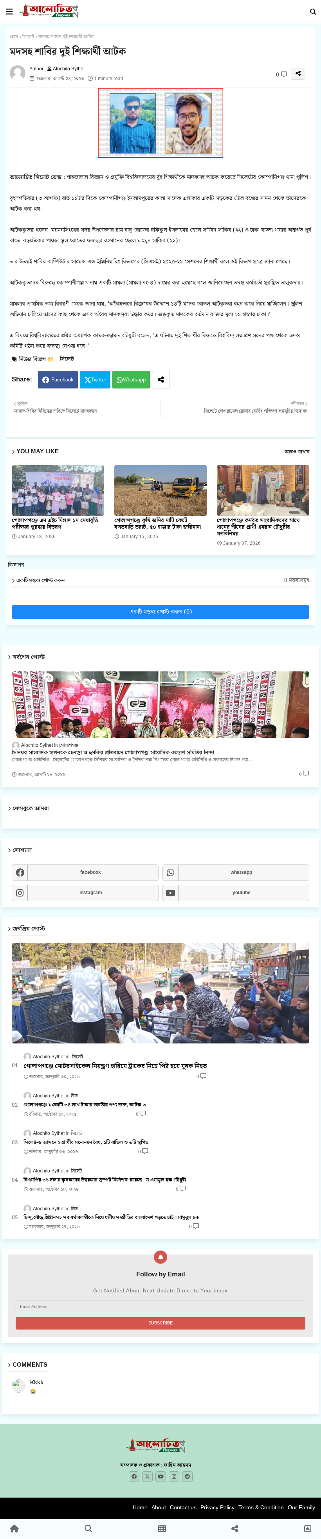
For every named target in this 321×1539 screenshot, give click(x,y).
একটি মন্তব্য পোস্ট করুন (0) (161, 612)
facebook (90, 872)
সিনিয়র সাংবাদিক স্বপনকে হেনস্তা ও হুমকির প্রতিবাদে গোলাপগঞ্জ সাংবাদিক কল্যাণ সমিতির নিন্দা (113, 753)
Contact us (183, 1507)
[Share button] (161, 379)
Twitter (98, 380)
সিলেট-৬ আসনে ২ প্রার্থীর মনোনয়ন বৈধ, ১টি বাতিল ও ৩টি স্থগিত (85, 1142)
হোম (14, 37)
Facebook (62, 380)
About (158, 1507)
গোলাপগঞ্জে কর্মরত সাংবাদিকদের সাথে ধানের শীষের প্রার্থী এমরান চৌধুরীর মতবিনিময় (258, 527)
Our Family (301, 1507)
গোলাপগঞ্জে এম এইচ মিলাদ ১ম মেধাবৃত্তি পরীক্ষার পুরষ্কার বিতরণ (55, 524)
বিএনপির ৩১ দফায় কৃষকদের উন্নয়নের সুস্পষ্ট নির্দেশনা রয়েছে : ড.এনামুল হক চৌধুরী (104, 1180)
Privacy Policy (217, 1507)
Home (140, 1507)
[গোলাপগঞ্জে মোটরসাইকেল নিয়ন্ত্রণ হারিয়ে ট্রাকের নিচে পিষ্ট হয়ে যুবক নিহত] (160, 993)
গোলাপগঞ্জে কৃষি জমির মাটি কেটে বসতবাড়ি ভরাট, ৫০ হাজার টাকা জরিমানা (157, 524)
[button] (313, 12)
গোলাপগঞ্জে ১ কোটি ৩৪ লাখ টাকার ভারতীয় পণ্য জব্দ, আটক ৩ (84, 1105)
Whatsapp (134, 380)
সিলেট (28, 37)
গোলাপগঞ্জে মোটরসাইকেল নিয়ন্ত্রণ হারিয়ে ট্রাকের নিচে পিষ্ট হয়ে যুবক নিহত (115, 1066)
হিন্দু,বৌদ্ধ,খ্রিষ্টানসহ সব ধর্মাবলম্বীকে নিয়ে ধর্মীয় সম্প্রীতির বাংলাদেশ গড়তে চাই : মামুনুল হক (111, 1217)
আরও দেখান (297, 452)
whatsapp (241, 872)
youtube (242, 893)
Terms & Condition (261, 1507)
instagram (90, 893)
